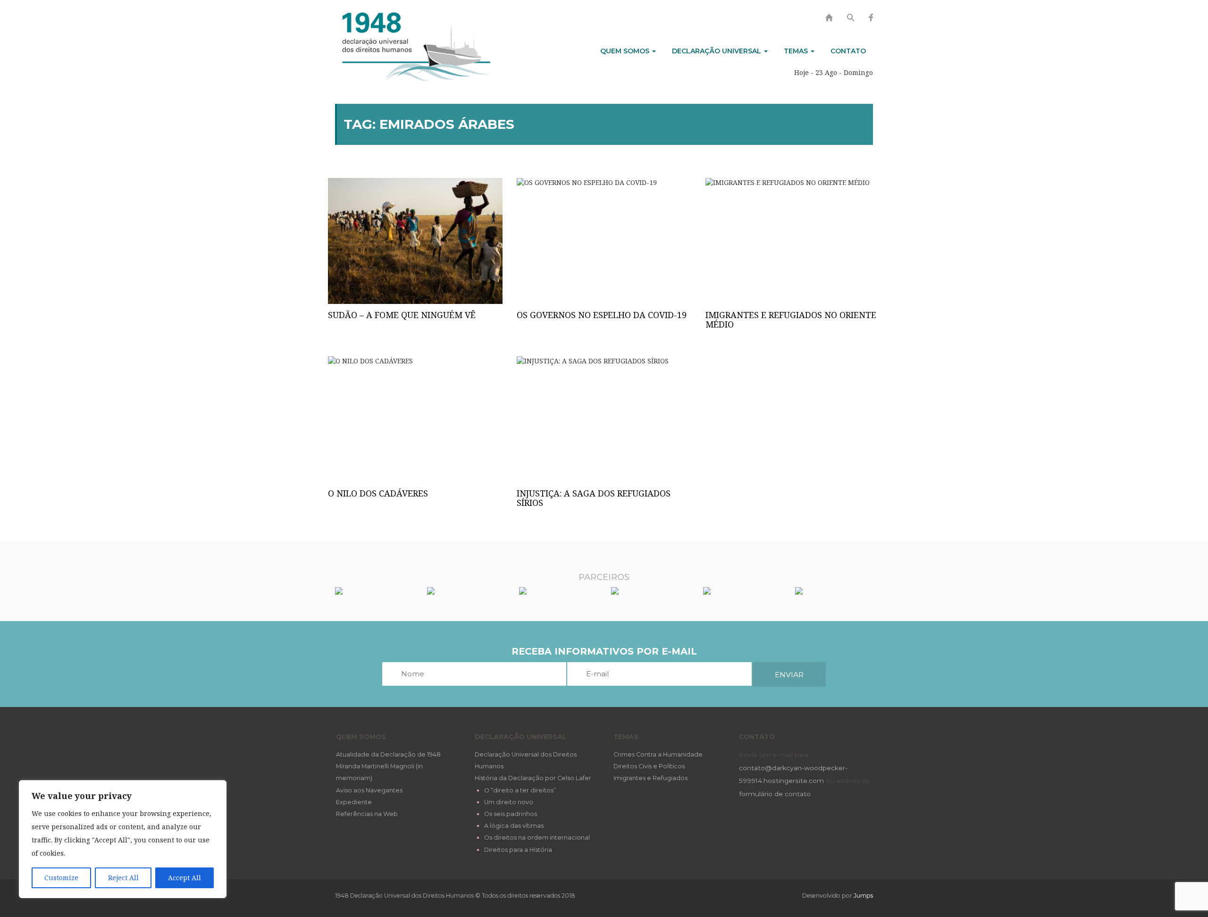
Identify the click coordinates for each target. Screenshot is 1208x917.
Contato (848, 51)
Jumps (863, 895)
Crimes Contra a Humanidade (658, 754)
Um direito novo (508, 802)
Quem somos (625, 51)
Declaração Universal (717, 51)
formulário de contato (775, 794)
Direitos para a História (518, 849)
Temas (797, 51)
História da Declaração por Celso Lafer (533, 778)
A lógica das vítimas (514, 825)
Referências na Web (367, 813)
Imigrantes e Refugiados (650, 778)
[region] (122, 839)
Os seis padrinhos (510, 813)
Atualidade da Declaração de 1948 (388, 754)
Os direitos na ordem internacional (537, 837)
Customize (61, 877)
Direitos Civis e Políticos (649, 766)
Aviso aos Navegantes (369, 790)
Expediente (354, 802)
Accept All (184, 877)
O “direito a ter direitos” (520, 790)
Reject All (123, 877)
